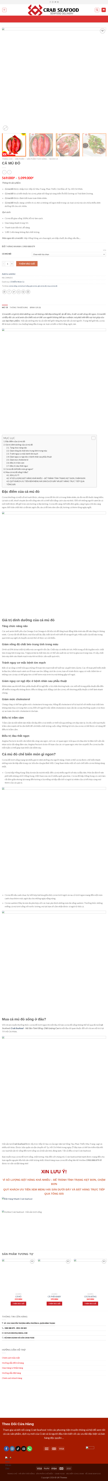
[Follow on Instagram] (52, 2)
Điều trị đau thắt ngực (19, 466)
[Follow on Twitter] (55, 2)
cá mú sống (13, 286)
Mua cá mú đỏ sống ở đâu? (16, 472)
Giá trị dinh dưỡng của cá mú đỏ (19, 444)
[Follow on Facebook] (50, 2)
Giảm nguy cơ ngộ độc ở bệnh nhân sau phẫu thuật (31, 457)
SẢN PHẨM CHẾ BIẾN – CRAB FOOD (50, 1474)
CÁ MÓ (18, 1296)
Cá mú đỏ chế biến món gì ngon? (19, 469)
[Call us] (29, 1448)
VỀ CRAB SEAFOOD (93, 1474)
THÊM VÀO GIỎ (27, 263)
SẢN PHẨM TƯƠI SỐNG (37, 159)
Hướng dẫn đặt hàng (11, 1373)
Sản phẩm (19, 159)
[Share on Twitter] (14, 292)
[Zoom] (5, 128)
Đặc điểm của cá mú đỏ (15, 441)
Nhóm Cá (53, 159)
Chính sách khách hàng (12, 1378)
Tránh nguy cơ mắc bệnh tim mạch (24, 454)
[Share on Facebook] (9, 292)
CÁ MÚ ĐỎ (6, 254)
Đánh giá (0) (35, 307)
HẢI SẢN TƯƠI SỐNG (27, 1474)
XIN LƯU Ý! (14, 475)
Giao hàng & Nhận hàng (12, 1368)
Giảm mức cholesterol (19, 460)
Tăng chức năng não (18, 448)
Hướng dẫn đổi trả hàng (13, 1363)
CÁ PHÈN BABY (54, 1296)
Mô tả (5, 307)
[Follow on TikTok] (18, 1448)
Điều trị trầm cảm (17, 463)
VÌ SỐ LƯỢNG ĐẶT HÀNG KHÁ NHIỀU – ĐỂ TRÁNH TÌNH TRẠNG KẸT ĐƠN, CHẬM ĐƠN (47, 478)
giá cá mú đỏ (42, 286)
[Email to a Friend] (18, 292)
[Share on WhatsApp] (4, 292)
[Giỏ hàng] (104, 10)
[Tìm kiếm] (97, 10)
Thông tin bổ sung (19, 307)
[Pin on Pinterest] (23, 292)
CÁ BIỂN (13, 282)
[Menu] (4, 10)
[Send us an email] (58, 2)
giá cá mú (33, 286)
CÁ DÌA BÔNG (90, 1296)
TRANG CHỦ (12, 1474)
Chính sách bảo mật (11, 1357)
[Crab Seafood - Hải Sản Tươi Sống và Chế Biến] (54, 9)
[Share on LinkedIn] (28, 292)
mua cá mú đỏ (52, 286)
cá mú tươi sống (24, 286)
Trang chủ (7, 159)
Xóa (104, 250)
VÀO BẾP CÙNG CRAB (75, 1474)
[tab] (5, 307)
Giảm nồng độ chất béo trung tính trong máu (28, 451)
